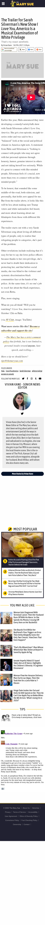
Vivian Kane (7, 45)
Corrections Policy (12, 820)
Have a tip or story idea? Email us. (26, 715)
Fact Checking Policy (29, 820)
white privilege (37, 371)
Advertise (35, 808)
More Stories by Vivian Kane (22, 473)
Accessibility (32, 812)
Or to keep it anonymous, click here (27, 717)
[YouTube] (40, 380)
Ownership (17, 824)
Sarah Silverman (25, 371)
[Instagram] (31, 380)
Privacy (8, 812)
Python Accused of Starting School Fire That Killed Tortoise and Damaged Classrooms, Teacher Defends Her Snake (23, 562)
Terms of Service (19, 812)
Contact (27, 824)
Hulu (3, 371)
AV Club (10, 319)
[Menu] (3, 3)
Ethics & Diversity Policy (29, 816)
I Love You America (12, 371)
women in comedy (7, 374)
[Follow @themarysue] (23, 380)
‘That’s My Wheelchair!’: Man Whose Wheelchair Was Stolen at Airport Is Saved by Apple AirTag (28, 650)
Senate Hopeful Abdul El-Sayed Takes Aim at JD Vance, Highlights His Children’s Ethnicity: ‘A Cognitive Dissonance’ (28, 664)
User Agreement (11, 816)
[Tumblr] (35, 380)
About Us (26, 808)
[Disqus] (22, 759)
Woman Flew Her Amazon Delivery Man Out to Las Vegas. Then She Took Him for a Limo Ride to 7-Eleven (28, 679)
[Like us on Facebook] (27, 380)
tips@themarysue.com (12, 360)
